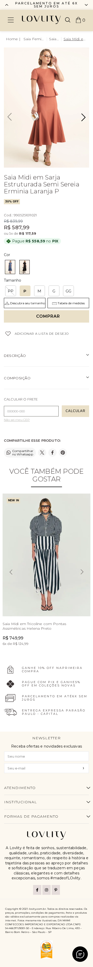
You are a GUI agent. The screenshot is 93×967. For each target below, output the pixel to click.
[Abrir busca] (68, 20)
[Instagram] (46, 890)
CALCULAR (75, 411)
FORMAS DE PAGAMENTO (31, 816)
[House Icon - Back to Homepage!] (14, 39)
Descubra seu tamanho (27, 303)
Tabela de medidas (71, 303)
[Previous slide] (6, 4)
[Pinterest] (56, 890)
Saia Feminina (34, 39)
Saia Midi (54, 39)
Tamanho (12, 280)
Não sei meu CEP (17, 420)
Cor (7, 255)
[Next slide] (82, 572)
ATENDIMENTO (20, 787)
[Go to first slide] (86, 4)
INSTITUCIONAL (20, 802)
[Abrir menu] (10, 20)
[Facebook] (37, 890)
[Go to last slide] (11, 572)
